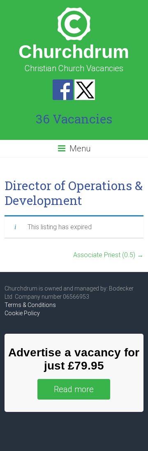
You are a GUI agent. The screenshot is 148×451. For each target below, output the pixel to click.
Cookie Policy (22, 313)
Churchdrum (73, 51)
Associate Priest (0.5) (108, 255)
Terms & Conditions (30, 305)
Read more (74, 389)
